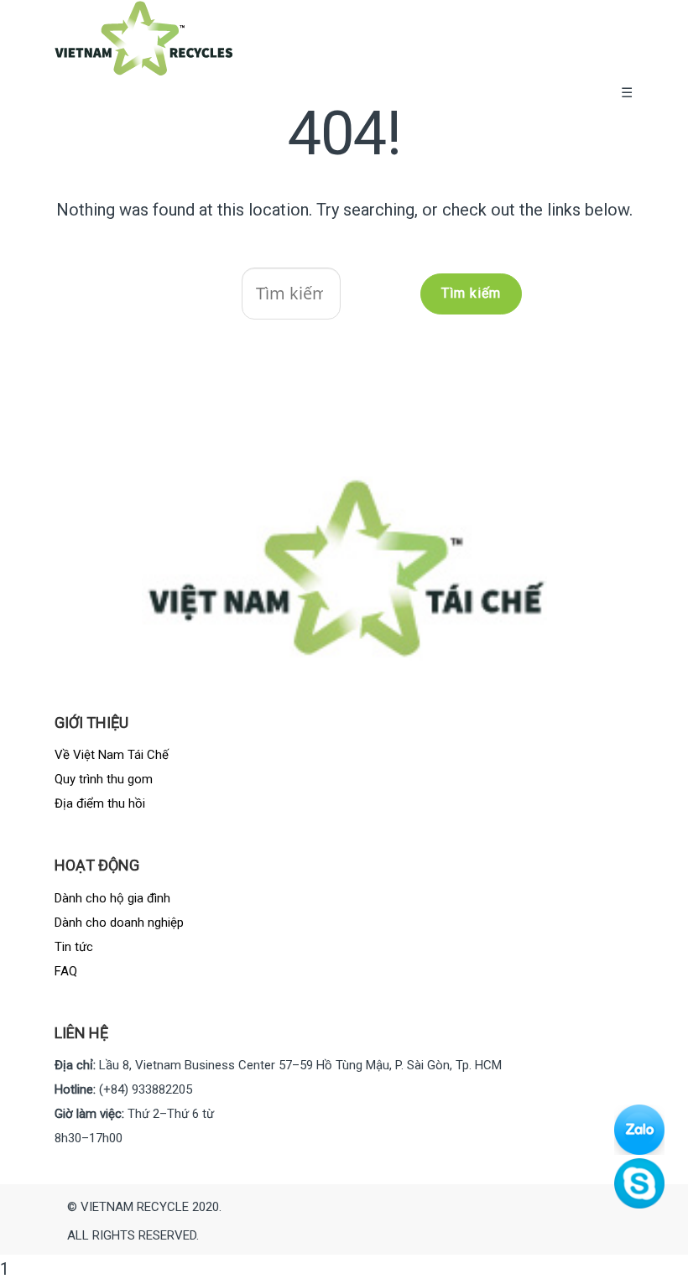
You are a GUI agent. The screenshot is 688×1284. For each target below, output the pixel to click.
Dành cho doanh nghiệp (119, 922)
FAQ (66, 971)
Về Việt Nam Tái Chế (112, 754)
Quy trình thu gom (104, 779)
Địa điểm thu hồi (100, 803)
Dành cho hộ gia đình (112, 898)
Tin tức (74, 946)
